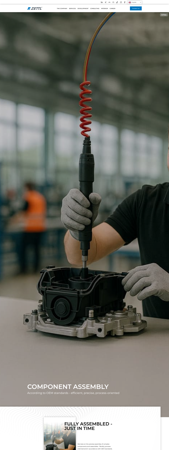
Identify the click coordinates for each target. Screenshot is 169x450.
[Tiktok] (117, 2)
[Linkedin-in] (102, 2)
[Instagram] (121, 2)
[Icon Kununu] (109, 2)
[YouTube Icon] (113, 2)
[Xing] (105, 2)
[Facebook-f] (125, 2)
